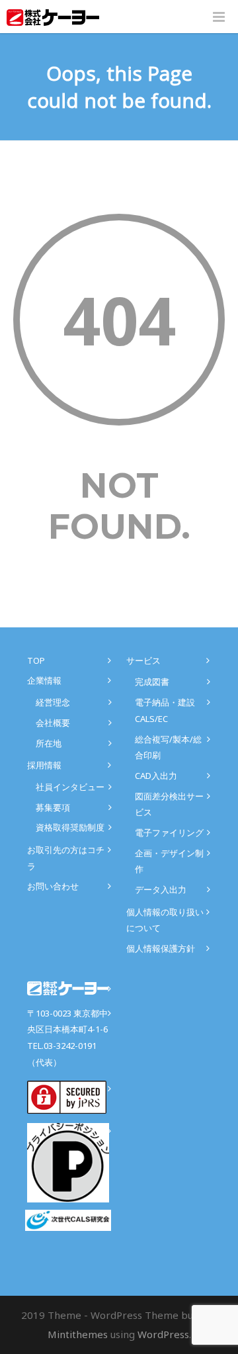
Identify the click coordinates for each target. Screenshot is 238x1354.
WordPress (163, 1334)
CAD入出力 (156, 776)
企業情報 (44, 680)
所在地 (48, 743)
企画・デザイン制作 (169, 861)
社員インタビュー (70, 787)
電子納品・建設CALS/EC (165, 710)
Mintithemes (78, 1334)
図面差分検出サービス (169, 804)
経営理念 (53, 702)
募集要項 (53, 807)
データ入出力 (160, 889)
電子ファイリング (169, 832)
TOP (36, 660)
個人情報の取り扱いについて (165, 920)
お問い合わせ (53, 886)
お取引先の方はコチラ (65, 858)
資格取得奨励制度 (70, 827)
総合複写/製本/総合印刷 (168, 747)
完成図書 (152, 682)
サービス (143, 660)
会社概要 (53, 723)
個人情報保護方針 (160, 948)
